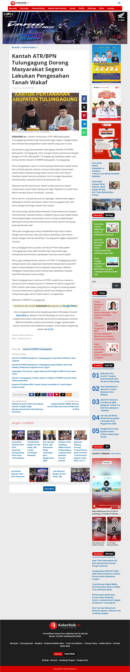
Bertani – (55, 660)
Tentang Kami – (27, 643)
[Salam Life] (44, 394)
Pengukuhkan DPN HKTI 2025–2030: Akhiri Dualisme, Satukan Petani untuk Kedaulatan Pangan (106, 575)
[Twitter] (38, 394)
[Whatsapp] (84, 132)
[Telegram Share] (84, 124)
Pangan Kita (82, 660)
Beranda (14, 643)
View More (49, 489)
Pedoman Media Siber (54, 643)
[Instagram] (50, 394)
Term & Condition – (75, 643)
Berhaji (45, 660)
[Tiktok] (63, 394)
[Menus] (119, 3)
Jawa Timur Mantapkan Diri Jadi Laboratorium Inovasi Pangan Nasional (104, 563)
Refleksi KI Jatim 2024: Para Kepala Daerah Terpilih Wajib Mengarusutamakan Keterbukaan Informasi (27, 406)
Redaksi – (39, 643)
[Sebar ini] (84, 98)
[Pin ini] (84, 115)
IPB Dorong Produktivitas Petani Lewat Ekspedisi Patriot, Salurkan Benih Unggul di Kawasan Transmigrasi (106, 599)
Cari (94, 281)
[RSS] (69, 394)
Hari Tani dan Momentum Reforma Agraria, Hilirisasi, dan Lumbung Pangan (106, 610)
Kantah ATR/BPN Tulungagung (37, 349)
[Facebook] (31, 394)
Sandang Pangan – (68, 660)
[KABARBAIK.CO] (19, 3)
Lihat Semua (116, 453)
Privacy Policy (91, 643)
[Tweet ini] (84, 107)
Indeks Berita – (106, 643)
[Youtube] (57, 394)
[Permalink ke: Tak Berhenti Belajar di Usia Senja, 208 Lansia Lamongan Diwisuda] (33, 435)
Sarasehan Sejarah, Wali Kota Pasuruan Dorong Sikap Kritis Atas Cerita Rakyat (18, 450)
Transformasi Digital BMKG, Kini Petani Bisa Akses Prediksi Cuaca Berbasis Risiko (106, 587)
